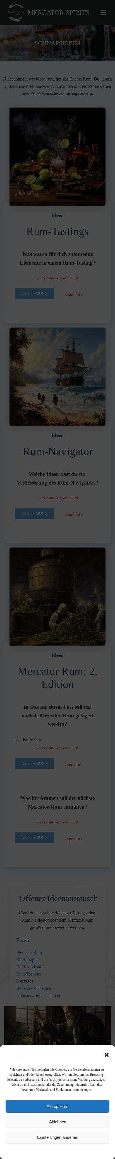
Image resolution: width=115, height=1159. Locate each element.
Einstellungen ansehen (57, 1137)
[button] (106, 1055)
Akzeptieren (57, 1106)
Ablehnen (57, 1121)
